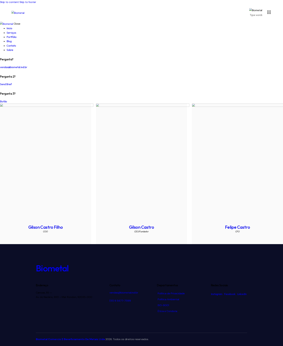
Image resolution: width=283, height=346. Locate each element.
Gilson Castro (141, 227)
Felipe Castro (237, 227)
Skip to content (9, 2)
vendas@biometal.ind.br (13, 67)
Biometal (52, 268)
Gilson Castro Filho (45, 227)
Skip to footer (27, 2)
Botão (3, 101)
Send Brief (6, 84)
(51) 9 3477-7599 (120, 300)
